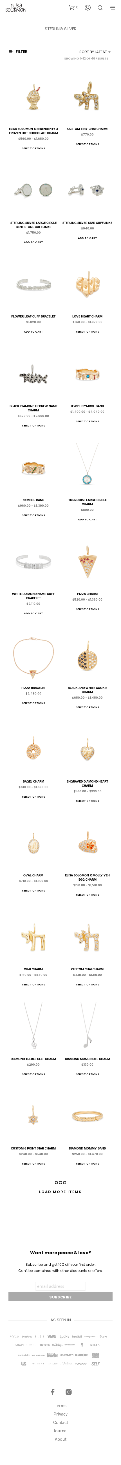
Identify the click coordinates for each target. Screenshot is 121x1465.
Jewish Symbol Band (87, 406)
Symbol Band (33, 499)
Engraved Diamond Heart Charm (87, 783)
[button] (73, 7)
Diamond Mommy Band (87, 1148)
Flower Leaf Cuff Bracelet (33, 316)
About (60, 1439)
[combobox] (86, 52)
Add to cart (33, 242)
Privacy (60, 1413)
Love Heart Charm (88, 316)
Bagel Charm (33, 781)
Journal (60, 1430)
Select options (33, 148)
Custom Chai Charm (87, 969)
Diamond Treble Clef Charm (33, 1058)
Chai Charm (33, 969)
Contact (60, 1422)
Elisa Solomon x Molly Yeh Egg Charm (87, 877)
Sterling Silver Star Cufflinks (88, 222)
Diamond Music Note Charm (87, 1058)
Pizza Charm (87, 593)
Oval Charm (33, 875)
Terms (60, 1405)
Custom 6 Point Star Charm (33, 1148)
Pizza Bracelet (33, 687)
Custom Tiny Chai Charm (88, 128)
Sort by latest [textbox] (93, 51)
